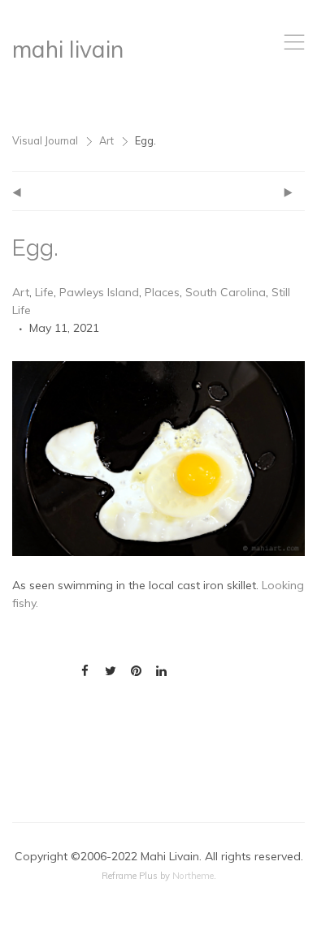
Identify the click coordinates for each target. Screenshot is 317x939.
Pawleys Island (99, 292)
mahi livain (68, 49)
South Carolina (225, 292)
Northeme (193, 875)
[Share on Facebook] (85, 671)
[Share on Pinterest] (136, 671)
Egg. (35, 248)
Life (44, 292)
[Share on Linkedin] (161, 671)
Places (162, 292)
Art (106, 140)
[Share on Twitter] (110, 671)
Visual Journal (45, 140)
